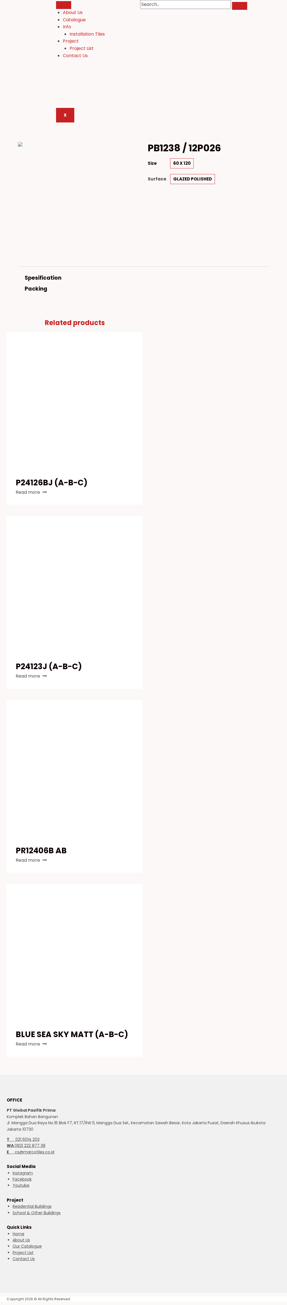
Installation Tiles (87, 34)
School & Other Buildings (37, 1213)
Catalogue (74, 20)
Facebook (22, 1179)
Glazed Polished (192, 179)
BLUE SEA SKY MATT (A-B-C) (72, 1034)
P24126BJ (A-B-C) (51, 482)
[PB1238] (76, 200)
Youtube (21, 1185)
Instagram (23, 1173)
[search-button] (239, 6)
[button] (143, 278)
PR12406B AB (41, 850)
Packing (36, 289)
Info (67, 27)
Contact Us (75, 55)
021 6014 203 (23, 1139)
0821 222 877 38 (26, 1145)
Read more (28, 492)
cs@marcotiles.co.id (30, 1152)
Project (71, 41)
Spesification (43, 278)
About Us (73, 12)
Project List (82, 48)
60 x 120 (182, 163)
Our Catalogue (27, 1246)
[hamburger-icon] (63, 5)
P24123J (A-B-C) (49, 666)
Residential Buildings (32, 1206)
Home (18, 1234)
